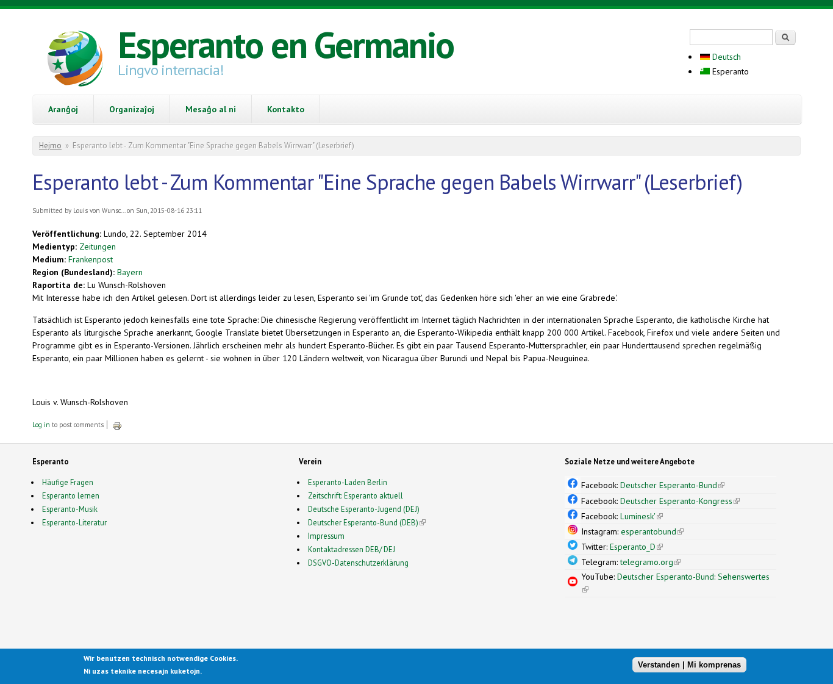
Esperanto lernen (70, 495)
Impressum (326, 536)
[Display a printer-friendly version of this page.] (117, 424)
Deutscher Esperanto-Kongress (680, 500)
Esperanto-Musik (70, 509)
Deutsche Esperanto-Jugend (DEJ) (364, 509)
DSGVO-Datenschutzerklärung (358, 562)
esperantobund (652, 531)
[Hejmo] (75, 60)
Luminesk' (641, 516)
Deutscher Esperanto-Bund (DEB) (363, 522)
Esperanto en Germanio (286, 44)
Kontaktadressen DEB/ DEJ (351, 549)
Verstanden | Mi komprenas (689, 664)
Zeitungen (97, 246)
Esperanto (729, 71)
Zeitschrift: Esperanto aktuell (355, 495)
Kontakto (285, 109)
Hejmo (50, 145)
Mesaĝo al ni (210, 109)
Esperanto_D (636, 546)
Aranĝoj (63, 109)
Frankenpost (90, 259)
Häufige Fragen (67, 482)
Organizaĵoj (131, 109)
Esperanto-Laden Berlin (347, 482)
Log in (41, 424)
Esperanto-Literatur (74, 522)
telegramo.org (650, 561)
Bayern (130, 272)
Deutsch (725, 56)
